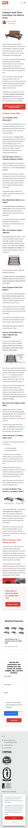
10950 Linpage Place (9, 740)
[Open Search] (21, 2)
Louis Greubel (12, 21)
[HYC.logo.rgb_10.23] (9, 3)
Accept (14, 817)
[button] (25, 635)
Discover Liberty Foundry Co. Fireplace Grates (14, 106)
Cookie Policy (22, 826)
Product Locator (13, 604)
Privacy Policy (15, 826)
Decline (14, 821)
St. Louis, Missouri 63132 (10, 742)
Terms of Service (7, 826)
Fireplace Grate (6, 9)
